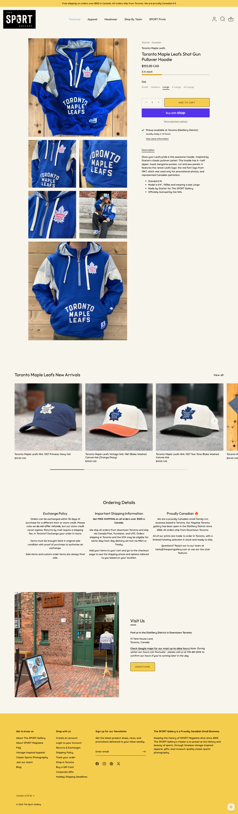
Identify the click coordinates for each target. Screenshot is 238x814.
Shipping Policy (64, 752)
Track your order (65, 757)
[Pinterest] (111, 763)
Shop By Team (133, 19)
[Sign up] (144, 751)
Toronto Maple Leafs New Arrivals (47, 374)
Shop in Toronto (65, 762)
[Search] (222, 19)
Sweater (156, 42)
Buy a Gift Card (65, 767)
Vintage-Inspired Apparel (30, 752)
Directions (142, 666)
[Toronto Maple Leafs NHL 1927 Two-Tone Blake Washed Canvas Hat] (189, 417)
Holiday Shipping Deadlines (71, 776)
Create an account (67, 737)
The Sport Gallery (32, 804)
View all (218, 375)
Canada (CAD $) (24, 795)
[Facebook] (97, 763)
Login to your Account (69, 742)
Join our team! (24, 762)
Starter (146, 42)
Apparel (92, 19)
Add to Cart (187, 102)
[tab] (150, 150)
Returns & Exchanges (68, 747)
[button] (23, 421)
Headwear (110, 19)
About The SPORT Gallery (30, 737)
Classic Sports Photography (32, 757)
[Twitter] (118, 763)
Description (148, 149)
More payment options (175, 121)
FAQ (18, 747)
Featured (74, 19)
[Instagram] (104, 763)
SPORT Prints (157, 19)
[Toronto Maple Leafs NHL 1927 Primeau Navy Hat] (48, 417)
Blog (19, 767)
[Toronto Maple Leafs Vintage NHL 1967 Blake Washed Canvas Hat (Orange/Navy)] (119, 417)
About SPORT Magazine (29, 742)
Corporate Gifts (65, 771)
